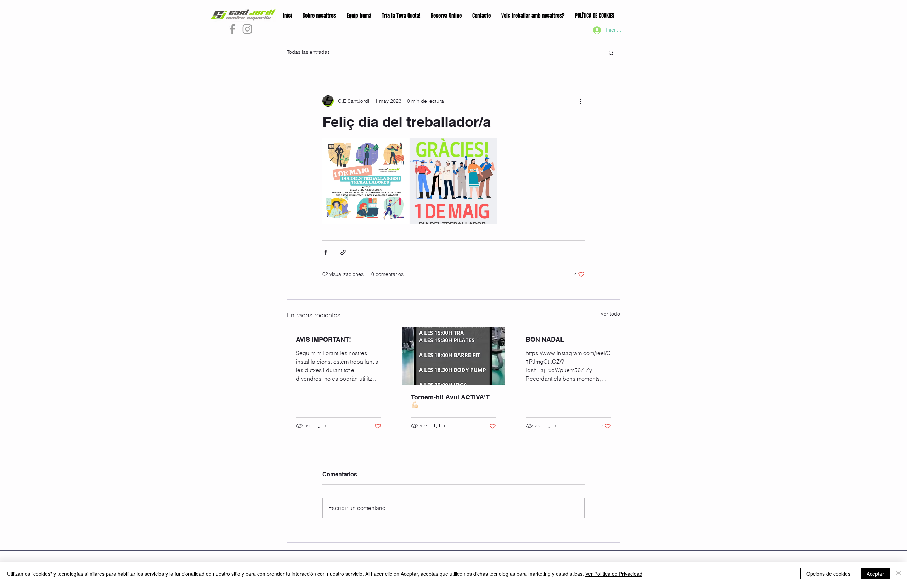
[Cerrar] (898, 573)
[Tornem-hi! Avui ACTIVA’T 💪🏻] (453, 356)
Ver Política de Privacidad (613, 573)
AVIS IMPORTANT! (323, 339)
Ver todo (610, 314)
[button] (611, 52)
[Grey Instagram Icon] (247, 29)
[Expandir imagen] (365, 181)
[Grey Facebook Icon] (232, 29)
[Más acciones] (580, 101)
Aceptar (875, 573)
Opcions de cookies (828, 573)
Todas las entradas (308, 52)
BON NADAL (545, 339)
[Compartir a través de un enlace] (343, 252)
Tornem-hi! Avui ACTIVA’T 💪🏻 (450, 400)
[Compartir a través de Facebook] (325, 252)
